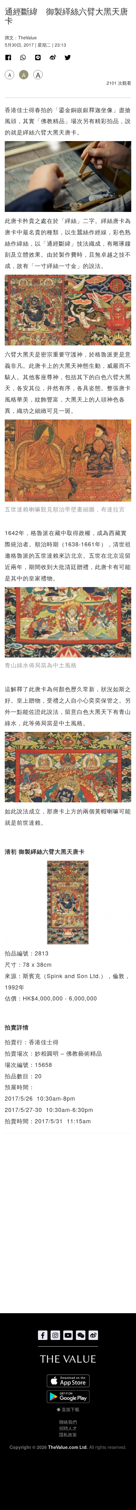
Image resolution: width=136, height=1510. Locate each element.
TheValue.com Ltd (67, 1447)
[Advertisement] (68, 1220)
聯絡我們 (68, 1422)
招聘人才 (68, 1428)
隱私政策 (68, 1434)
